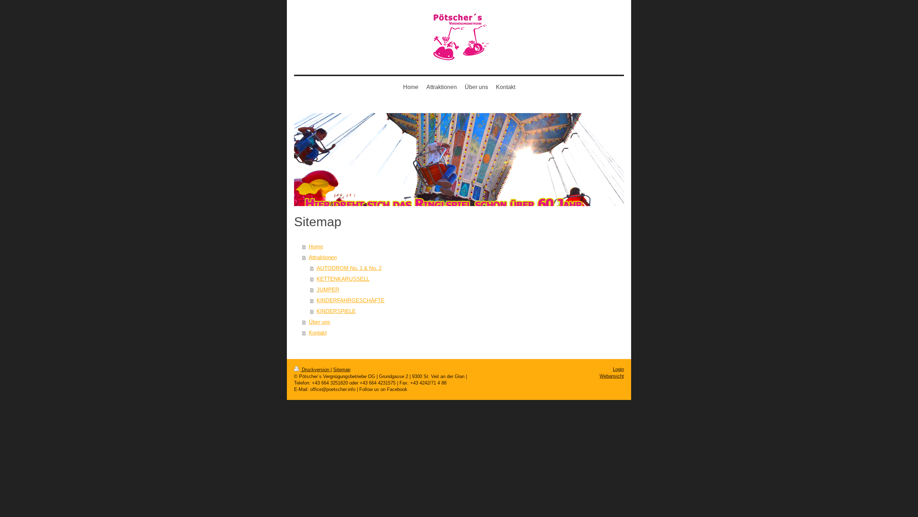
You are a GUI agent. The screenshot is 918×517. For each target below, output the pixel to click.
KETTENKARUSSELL (343, 279)
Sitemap (341, 369)
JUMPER (328, 290)
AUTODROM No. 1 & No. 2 (349, 268)
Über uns (319, 322)
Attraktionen (323, 257)
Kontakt (318, 333)
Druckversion (316, 369)
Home (316, 246)
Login (618, 369)
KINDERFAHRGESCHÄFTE (350, 300)
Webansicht (612, 376)
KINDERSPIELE (336, 311)
